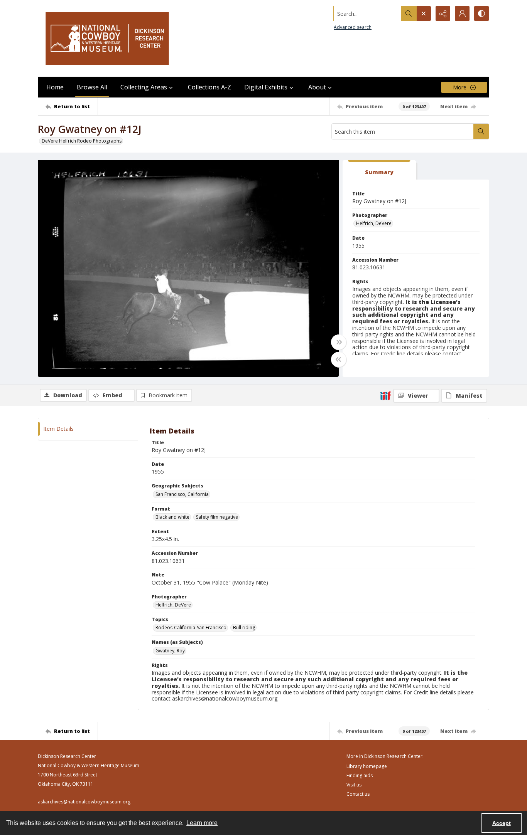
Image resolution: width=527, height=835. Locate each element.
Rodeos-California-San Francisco (190, 627)
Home (55, 87)
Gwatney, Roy (170, 650)
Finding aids (359, 775)
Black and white (172, 517)
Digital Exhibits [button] (265, 87)
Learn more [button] (202, 823)
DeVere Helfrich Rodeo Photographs (82, 141)
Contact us (358, 794)
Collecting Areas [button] (143, 87)
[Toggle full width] (338, 342)
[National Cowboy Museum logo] (107, 38)
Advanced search (353, 27)
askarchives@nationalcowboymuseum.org (84, 801)
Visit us (353, 784)
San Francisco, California (182, 494)
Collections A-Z (209, 87)
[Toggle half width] (338, 359)
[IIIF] (385, 395)
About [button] (317, 87)
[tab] (379, 170)
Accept (501, 823)
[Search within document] (481, 131)
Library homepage (366, 766)
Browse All (92, 87)
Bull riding (244, 627)
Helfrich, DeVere (374, 223)
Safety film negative (217, 517)
